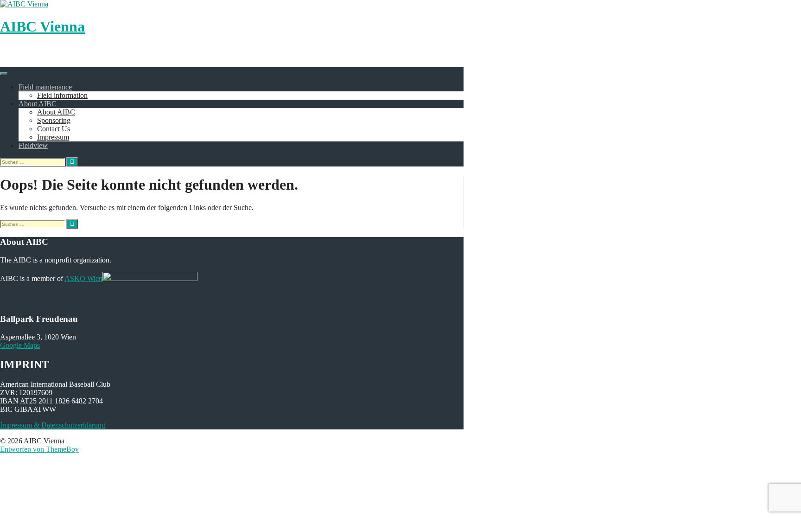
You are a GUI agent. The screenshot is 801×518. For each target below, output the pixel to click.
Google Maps (20, 345)
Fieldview (33, 145)
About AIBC (38, 104)
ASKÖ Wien (83, 278)
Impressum (53, 137)
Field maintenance (45, 87)
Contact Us (53, 129)
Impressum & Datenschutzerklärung (52, 425)
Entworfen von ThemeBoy (39, 449)
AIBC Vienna (42, 26)
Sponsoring (53, 120)
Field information (62, 95)
